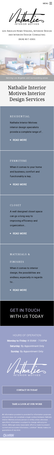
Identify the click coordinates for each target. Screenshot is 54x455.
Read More (20, 140)
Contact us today (27, 390)
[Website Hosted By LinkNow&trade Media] (9, 435)
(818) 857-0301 (27, 39)
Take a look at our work (27, 404)
